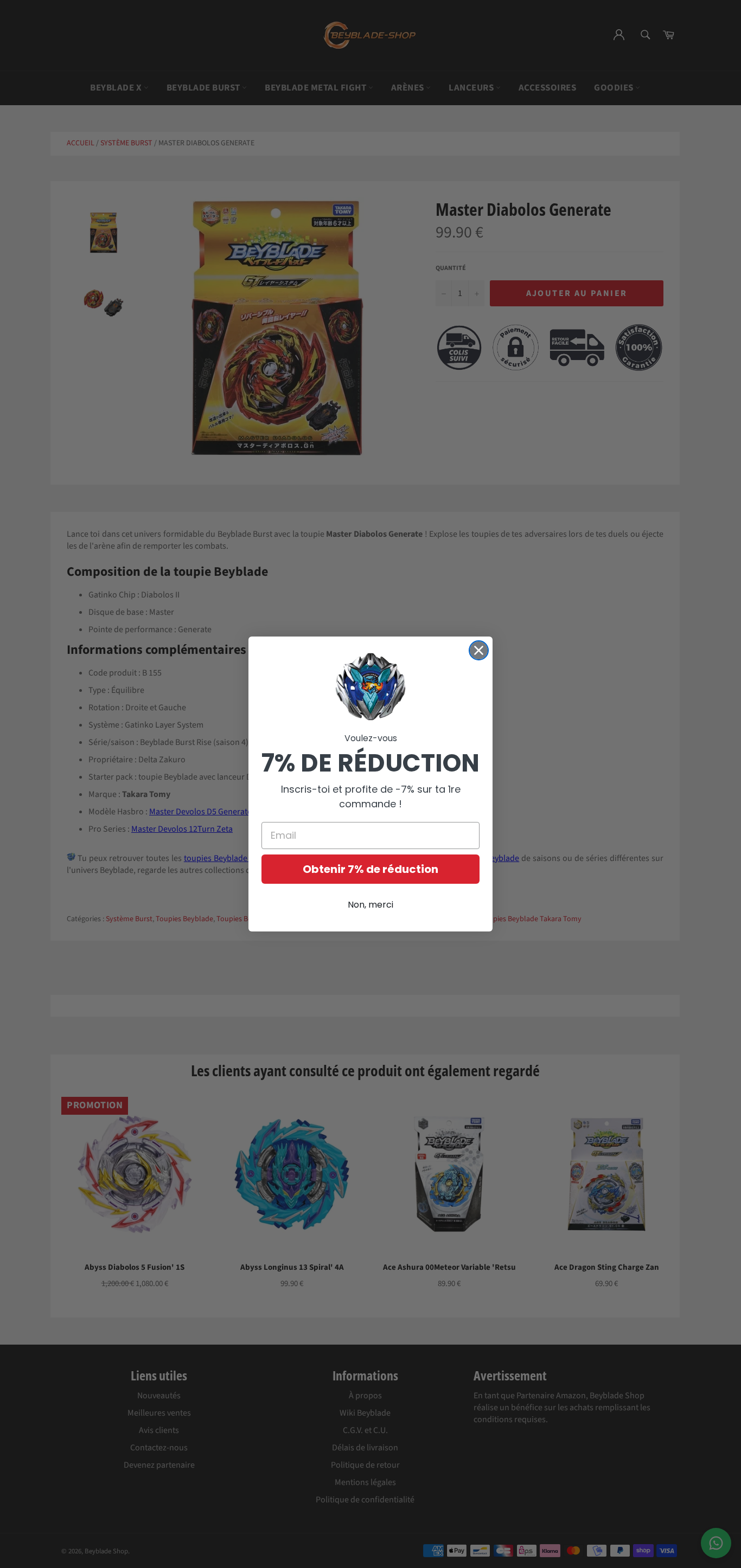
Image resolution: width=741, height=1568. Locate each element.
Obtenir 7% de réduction (370, 869)
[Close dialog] (478, 650)
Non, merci (370, 904)
